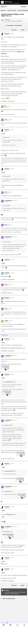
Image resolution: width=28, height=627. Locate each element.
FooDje (6, 320)
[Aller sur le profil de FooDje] (2, 321)
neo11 (6, 119)
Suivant (22, 29)
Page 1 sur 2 (14, 29)
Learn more (2, 2)
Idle (5, 106)
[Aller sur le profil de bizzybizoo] (2, 273)
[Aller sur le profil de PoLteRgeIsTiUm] (2, 201)
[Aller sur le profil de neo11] (2, 120)
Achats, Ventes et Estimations (15, 21)
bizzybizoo (7, 272)
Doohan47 (7, 19)
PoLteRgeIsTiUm (8, 200)
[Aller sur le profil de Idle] (2, 106)
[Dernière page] (26, 30)
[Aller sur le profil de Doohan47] (2, 20)
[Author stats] (26, 34)
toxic (2, 521)
